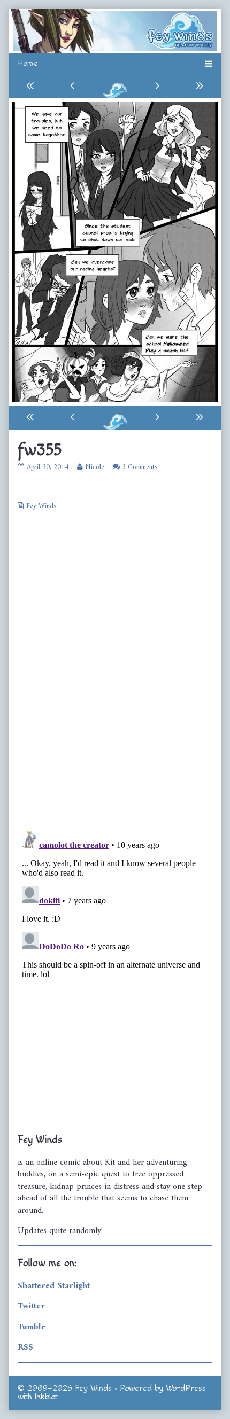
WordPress (186, 1388)
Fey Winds (41, 506)
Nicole (94, 467)
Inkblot (46, 1397)
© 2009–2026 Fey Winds (65, 1388)
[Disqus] (115, 674)
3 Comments (139, 467)
